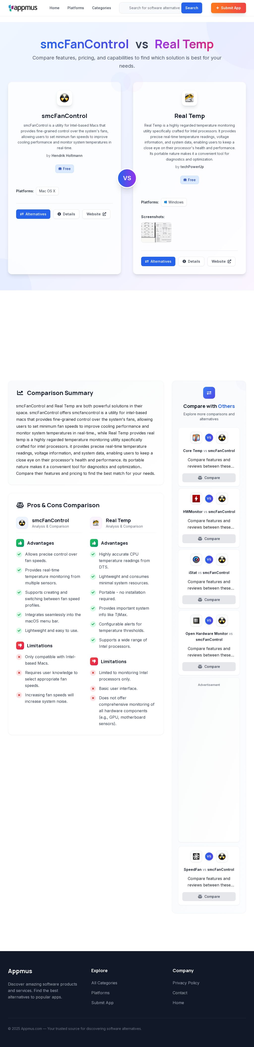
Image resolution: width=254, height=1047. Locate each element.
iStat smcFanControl (209, 572)
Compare (212, 478)
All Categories (104, 982)
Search (191, 8)
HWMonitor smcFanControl (209, 511)
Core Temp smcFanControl (209, 451)
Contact (180, 992)
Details (69, 214)
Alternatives (36, 214)
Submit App (231, 8)
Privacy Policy (186, 982)
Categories (101, 8)
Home (55, 8)
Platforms (75, 8)
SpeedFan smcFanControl (209, 869)
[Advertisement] (127, 327)
